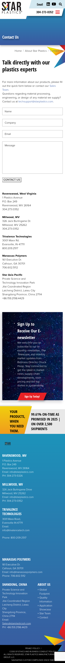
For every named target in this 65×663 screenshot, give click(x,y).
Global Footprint (44, 591)
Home (18, 51)
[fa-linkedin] (48, 4)
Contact (43, 617)
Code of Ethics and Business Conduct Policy (33, 651)
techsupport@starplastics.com (35, 101)
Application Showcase (45, 607)
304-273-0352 (44, 12)
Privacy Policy (32, 648)
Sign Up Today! (32, 396)
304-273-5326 (15, 476)
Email (40, 4)
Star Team (44, 613)
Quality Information (45, 599)
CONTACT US (11, 180)
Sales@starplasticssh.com (16, 623)
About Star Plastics (36, 51)
